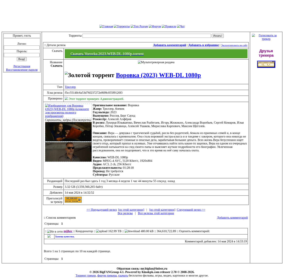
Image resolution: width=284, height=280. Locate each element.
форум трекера (107, 275)
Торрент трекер (86, 275)
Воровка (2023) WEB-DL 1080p (158, 75)
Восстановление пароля (21, 69)
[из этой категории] (131, 209)
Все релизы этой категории (156, 213)
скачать (123, 275)
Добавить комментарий (232, 217)
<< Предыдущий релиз (102, 209)
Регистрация (22, 66)
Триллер (70, 87)
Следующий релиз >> (191, 209)
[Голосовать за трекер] (266, 38)
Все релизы (125, 213)
